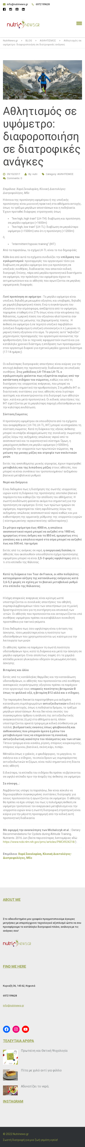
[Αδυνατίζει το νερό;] (10, 1090)
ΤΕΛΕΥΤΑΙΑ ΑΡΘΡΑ (18, 1041)
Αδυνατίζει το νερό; (35, 1086)
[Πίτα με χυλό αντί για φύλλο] (10, 1075)
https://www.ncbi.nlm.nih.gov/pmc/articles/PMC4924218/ (39, 841)
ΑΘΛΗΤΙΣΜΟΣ (65, 174)
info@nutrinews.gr (17, 4)
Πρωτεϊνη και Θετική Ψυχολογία (44, 1051)
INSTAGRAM (13, 1101)
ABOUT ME (12, 899)
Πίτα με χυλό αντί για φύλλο (41, 1070)
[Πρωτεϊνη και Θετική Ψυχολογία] (10, 1057)
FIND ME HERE (14, 966)
